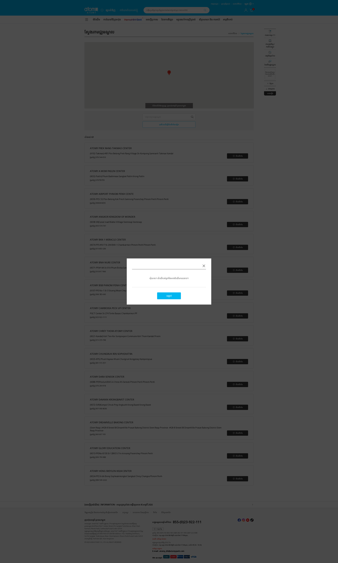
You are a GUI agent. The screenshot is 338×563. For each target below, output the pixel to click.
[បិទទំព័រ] (204, 266)
